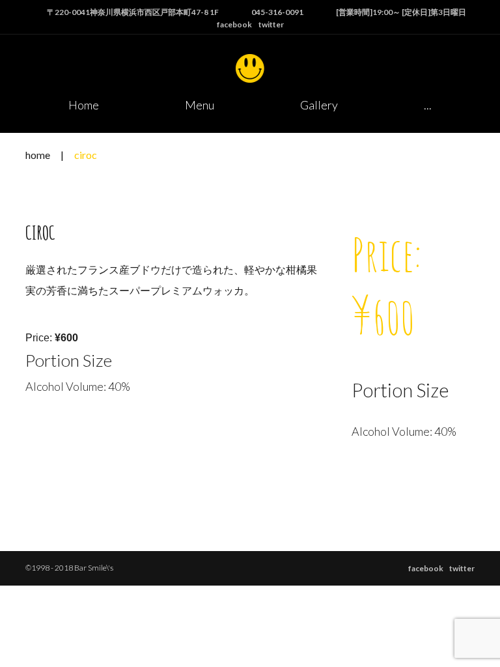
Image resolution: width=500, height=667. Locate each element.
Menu (199, 105)
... (428, 105)
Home (83, 105)
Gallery (319, 105)
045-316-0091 (277, 12)
